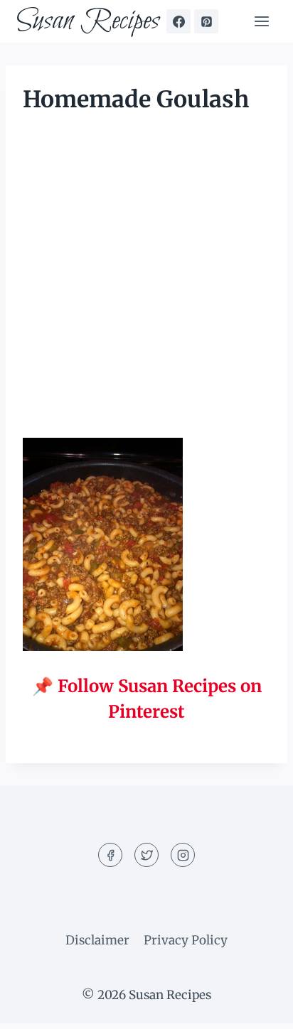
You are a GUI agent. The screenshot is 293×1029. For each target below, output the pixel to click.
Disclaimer (97, 940)
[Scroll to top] (257, 1007)
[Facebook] (178, 21)
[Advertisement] (146, 285)
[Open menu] (261, 21)
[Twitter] (146, 855)
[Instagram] (183, 855)
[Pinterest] (206, 21)
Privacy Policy (186, 940)
